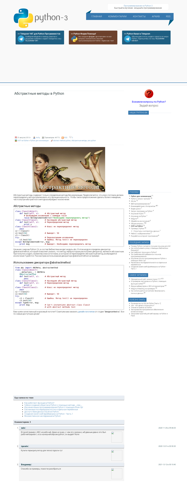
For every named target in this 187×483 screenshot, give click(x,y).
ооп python (92, 141)
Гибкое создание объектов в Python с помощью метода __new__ (53, 405)
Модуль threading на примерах (143, 289)
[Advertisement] (93, 64)
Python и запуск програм (140, 199)
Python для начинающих (39, 141)
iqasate (24, 446)
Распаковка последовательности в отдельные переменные (51, 409)
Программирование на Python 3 (138, 6)
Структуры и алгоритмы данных (146, 231)
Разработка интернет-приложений (144, 236)
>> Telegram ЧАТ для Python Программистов (39, 34)
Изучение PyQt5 (137, 214)
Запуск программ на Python (141, 211)
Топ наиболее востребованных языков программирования (146, 255)
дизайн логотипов (86, 312)
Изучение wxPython (138, 216)
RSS (65, 138)
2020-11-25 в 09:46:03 (167, 428)
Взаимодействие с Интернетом (143, 206)
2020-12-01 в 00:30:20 (167, 446)
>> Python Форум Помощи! (83, 34)
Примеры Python (137, 229)
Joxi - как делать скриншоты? (142, 305)
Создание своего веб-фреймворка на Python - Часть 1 (48, 414)
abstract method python (62, 141)
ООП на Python (23, 141)
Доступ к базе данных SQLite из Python (41, 412)
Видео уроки (136, 209)
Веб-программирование (140, 204)
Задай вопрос (148, 105)
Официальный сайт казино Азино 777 (146, 279)
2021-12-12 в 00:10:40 (167, 464)
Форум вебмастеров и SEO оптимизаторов (147, 286)
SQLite (133, 201)
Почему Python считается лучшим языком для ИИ (150, 246)
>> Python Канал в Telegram (137, 34)
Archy (38, 138)
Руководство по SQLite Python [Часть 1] (146, 303)
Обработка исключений (140, 221)
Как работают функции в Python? (39, 403)
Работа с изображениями (140, 234)
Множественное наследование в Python (42, 416)
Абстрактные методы (79, 141)
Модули (134, 219)
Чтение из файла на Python (141, 307)
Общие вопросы (137, 224)
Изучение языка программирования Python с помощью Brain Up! (53, 407)
